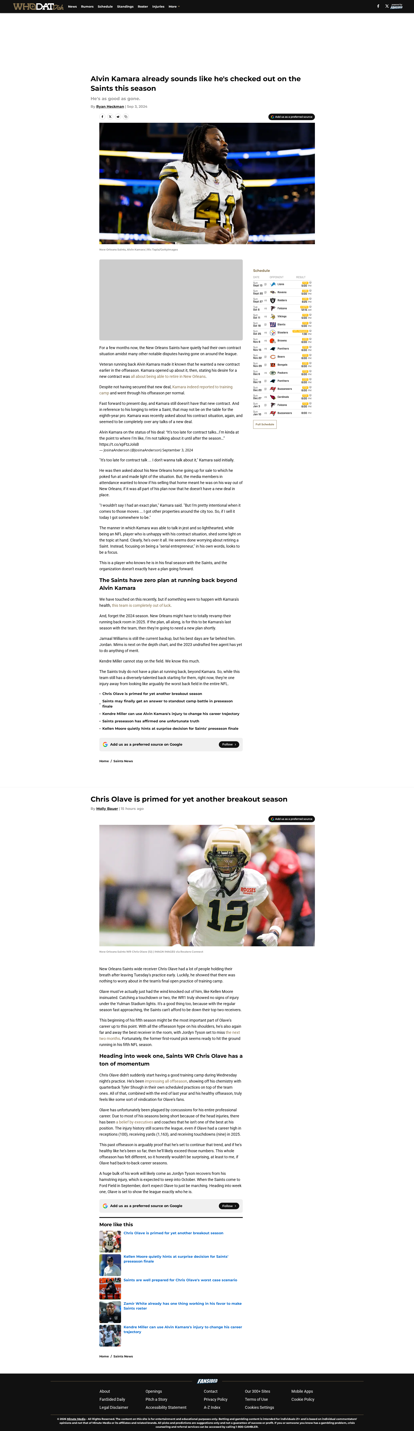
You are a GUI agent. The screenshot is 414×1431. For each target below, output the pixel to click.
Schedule (105, 6)
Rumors (87, 6)
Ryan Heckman (110, 106)
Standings (125, 6)
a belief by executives (134, 1122)
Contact (211, 1391)
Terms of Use (256, 1399)
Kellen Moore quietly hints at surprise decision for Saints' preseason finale (170, 728)
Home (104, 761)
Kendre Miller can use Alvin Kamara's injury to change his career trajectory (170, 714)
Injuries (158, 6)
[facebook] (378, 6)
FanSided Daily (112, 1399)
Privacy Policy (216, 1399)
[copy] (126, 117)
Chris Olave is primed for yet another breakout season (152, 694)
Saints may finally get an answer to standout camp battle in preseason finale (167, 703)
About (105, 1391)
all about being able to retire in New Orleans (168, 376)
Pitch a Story (156, 1399)
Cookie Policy (302, 1399)
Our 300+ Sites (257, 1391)
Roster (143, 6)
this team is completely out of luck (141, 605)
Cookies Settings (259, 1407)
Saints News (123, 761)
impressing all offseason (166, 1081)
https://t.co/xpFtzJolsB (119, 444)
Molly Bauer (107, 809)
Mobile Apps (302, 1391)
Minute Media (76, 1419)
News (72, 6)
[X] (387, 6)
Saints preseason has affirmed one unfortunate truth (150, 721)
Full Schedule (265, 424)
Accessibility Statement (166, 1407)
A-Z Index (212, 1407)
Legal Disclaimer (114, 1407)
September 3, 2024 (177, 450)
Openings (154, 1391)
